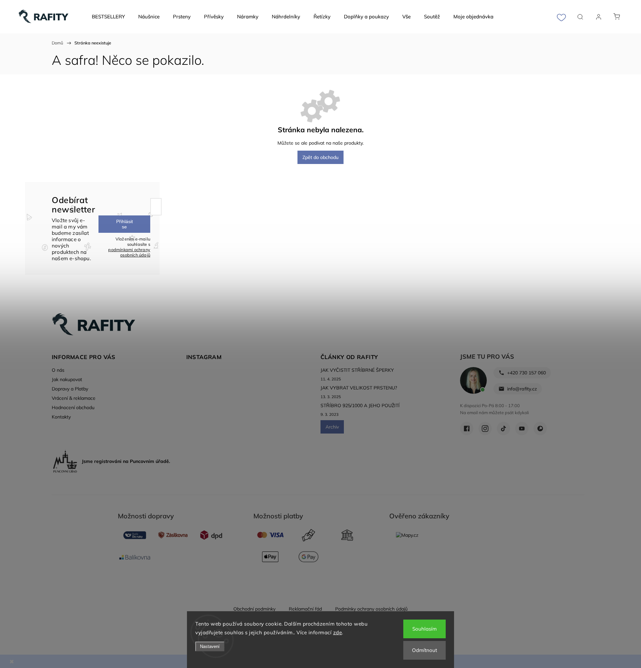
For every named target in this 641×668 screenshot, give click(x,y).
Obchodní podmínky (254, 609)
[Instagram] (485, 428)
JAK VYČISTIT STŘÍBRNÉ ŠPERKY (357, 370)
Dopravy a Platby (70, 389)
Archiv (332, 427)
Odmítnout (424, 650)
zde (337, 632)
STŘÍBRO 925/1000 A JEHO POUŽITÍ (360, 405)
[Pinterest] (540, 428)
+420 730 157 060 (526, 373)
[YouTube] (521, 428)
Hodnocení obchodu (73, 407)
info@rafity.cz (522, 389)
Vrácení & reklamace (73, 398)
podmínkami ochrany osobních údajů (129, 252)
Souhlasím (424, 629)
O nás (58, 370)
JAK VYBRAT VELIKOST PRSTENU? (358, 388)
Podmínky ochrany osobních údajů (371, 609)
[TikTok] (503, 428)
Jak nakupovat (67, 379)
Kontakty (61, 417)
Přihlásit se (124, 224)
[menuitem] (108, 16)
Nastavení (210, 646)
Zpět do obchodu (320, 157)
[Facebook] (466, 428)
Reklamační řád (305, 609)
